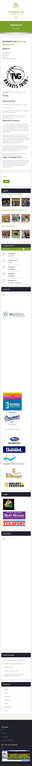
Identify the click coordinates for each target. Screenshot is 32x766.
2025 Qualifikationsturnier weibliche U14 (14, 210)
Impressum (17, 28)
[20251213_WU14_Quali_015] (15, 218)
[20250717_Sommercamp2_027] (15, 234)
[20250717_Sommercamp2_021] (6, 234)
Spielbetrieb (7, 700)
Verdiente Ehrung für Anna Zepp (12, 670)
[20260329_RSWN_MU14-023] (25, 202)
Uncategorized (8, 707)
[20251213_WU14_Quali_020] (6, 218)
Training (6, 703)
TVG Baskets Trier (16, 12)
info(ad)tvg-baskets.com (7, 107)
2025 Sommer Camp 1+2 (8, 226)
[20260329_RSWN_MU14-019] (15, 202)
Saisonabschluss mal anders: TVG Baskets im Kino (15, 660)
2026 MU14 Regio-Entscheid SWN (11, 194)
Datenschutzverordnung (8, 740)
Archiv (6, 689)
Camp (6, 693)
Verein (6, 710)
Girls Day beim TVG (9, 667)
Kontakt (4, 733)
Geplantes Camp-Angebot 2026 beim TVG (14, 663)
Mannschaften (8, 696)
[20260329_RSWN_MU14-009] (6, 202)
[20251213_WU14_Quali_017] (25, 218)
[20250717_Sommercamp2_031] (25, 234)
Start (13, 28)
